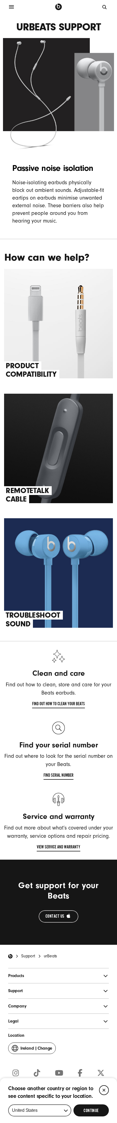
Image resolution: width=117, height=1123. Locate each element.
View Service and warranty (58, 847)
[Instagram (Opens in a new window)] (16, 1073)
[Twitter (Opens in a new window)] (100, 1073)
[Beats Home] (10, 956)
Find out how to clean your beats (58, 704)
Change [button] (36, 1050)
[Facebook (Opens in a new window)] (80, 1073)
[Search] (104, 6)
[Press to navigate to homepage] (58, 7)
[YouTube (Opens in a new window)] (59, 1073)
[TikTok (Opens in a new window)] (37, 1073)
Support (28, 956)
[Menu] (11, 7)
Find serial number (58, 776)
